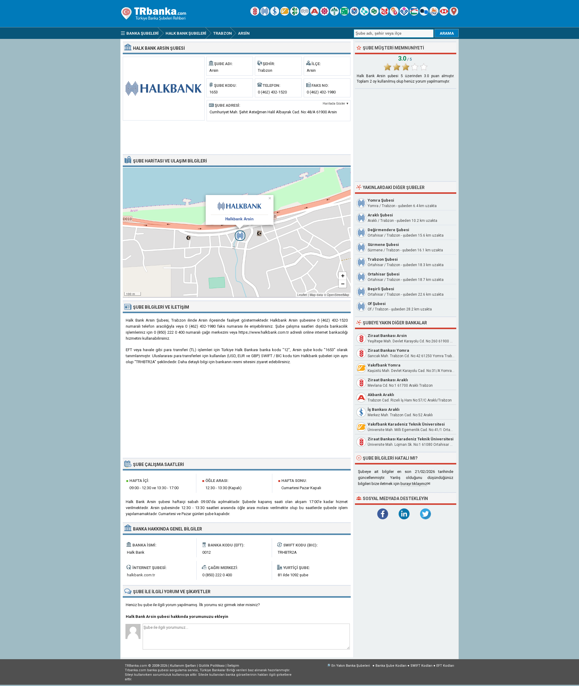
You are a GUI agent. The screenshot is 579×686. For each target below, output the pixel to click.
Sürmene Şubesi (383, 244)
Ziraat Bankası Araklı (388, 380)
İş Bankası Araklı (384, 409)
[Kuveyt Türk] (334, 14)
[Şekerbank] (374, 14)
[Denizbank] (324, 14)
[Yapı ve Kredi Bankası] (304, 14)
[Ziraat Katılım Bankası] (384, 14)
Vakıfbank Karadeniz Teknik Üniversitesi (406, 424)
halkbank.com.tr (141, 575)
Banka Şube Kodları (391, 666)
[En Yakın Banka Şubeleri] (453, 14)
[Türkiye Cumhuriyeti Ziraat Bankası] (254, 14)
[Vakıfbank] (284, 14)
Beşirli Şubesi (381, 289)
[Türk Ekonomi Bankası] (344, 14)
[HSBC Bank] (443, 14)
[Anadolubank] (424, 14)
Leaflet (302, 295)
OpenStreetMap (338, 295)
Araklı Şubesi (380, 215)
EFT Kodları (445, 666)
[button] (237, 232)
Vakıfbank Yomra (384, 365)
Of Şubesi (377, 303)
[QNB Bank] (354, 14)
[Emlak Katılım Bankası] (414, 14)
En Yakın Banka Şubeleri (350, 666)
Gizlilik (212, 666)
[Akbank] (314, 14)
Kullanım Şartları (183, 666)
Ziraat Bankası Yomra (388, 350)
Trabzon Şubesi (383, 259)
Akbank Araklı (381, 394)
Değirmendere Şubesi (388, 230)
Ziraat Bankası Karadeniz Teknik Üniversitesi (411, 439)
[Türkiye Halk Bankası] (264, 14)
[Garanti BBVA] (294, 14)
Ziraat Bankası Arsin (387, 335)
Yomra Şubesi (381, 200)
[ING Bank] (433, 14)
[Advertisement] (237, 137)
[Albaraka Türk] (394, 14)
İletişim (233, 666)
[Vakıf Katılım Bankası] (404, 14)
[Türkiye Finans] (364, 14)
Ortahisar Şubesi (384, 274)
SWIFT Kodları (421, 666)
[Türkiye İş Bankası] (274, 14)
